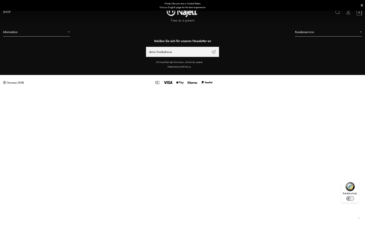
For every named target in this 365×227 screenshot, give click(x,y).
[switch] (350, 198)
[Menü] (359, 219)
